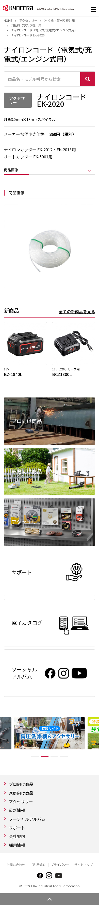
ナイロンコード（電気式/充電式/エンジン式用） (44, 30)
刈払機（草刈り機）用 (59, 20)
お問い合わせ (16, 865)
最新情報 (17, 810)
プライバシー (60, 865)
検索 (87, 79)
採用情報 (17, 845)
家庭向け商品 (21, 793)
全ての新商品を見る (77, 311)
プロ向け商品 (21, 784)
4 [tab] (64, 756)
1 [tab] (35, 756)
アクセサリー (28, 20)
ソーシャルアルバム (27, 819)
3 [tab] (54, 756)
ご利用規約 (37, 865)
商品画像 (11, 170)
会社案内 (17, 836)
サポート (17, 827)
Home (8, 20)
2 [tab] (44, 756)
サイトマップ (83, 865)
